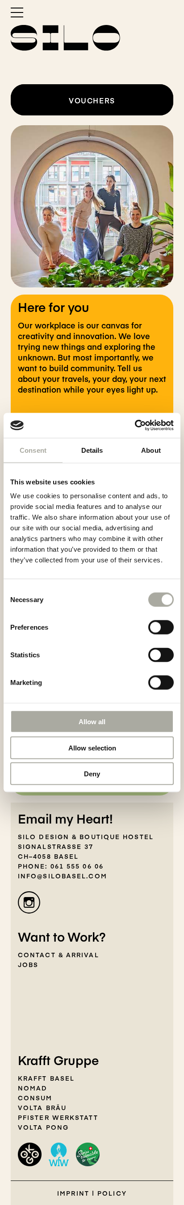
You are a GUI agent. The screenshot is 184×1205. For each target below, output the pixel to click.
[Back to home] (65, 38)
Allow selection (92, 747)
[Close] (164, 295)
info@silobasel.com (62, 875)
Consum (35, 1097)
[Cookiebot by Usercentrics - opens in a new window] (135, 425)
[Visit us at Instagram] (29, 902)
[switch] (161, 627)
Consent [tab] (33, 450)
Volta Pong (43, 1127)
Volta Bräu (42, 1107)
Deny (92, 774)
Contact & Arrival (58, 954)
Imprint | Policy (92, 1193)
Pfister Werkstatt (58, 1117)
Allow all (92, 721)
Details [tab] (92, 450)
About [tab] (151, 450)
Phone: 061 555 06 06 (61, 865)
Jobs (28, 964)
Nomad (33, 1087)
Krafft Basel (46, 1078)
